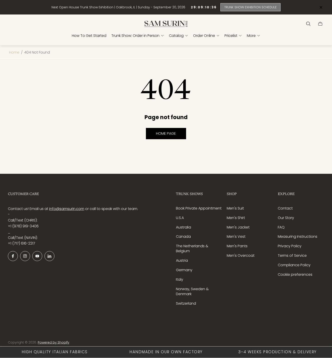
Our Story (286, 217)
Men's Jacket (238, 227)
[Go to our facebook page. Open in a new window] (13, 256)
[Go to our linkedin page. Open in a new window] (49, 256)
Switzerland (186, 303)
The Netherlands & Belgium (192, 248)
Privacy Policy (290, 246)
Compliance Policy (294, 265)
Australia (183, 227)
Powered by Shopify (53, 342)
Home (14, 52)
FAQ (281, 227)
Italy (179, 279)
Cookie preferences (295, 274)
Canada (183, 236)
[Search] (308, 24)
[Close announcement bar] (320, 7)
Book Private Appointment (199, 208)
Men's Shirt (236, 217)
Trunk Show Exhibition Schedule (250, 7)
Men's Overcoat (241, 255)
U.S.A (180, 217)
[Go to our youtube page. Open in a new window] (37, 256)
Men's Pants (237, 246)
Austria (182, 260)
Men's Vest (236, 236)
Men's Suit (235, 208)
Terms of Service (292, 255)
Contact (285, 208)
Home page (166, 133)
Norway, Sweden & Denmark (192, 291)
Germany (184, 270)
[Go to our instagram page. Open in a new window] (25, 256)
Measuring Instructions (297, 236)
